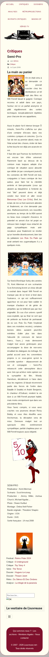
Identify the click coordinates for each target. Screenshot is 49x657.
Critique (13, 64)
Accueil (10, 4)
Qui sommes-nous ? (22, 631)
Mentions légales (26, 634)
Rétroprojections (31, 12)
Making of (36, 19)
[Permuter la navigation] (9, 617)
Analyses (12, 12)
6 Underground (21, 562)
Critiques (24, 4)
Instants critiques (17, 19)
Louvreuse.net (30, 645)
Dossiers (38, 4)
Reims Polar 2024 (23, 558)
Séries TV (24, 26)
